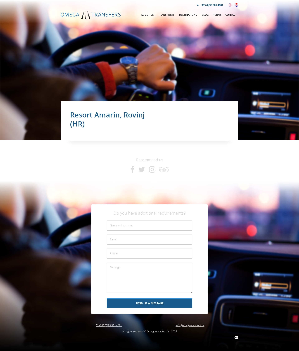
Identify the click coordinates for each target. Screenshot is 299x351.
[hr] (236, 5)
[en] (230, 5)
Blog (205, 14)
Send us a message (150, 303)
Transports (166, 14)
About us (147, 14)
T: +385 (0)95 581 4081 (109, 325)
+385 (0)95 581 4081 (211, 5)
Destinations (188, 14)
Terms (217, 14)
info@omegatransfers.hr (190, 325)
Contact (231, 14)
